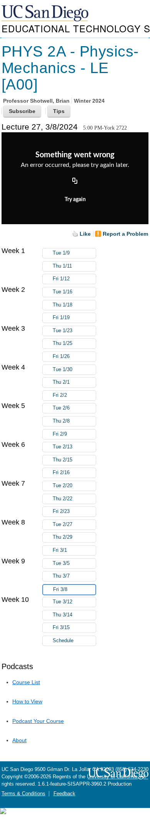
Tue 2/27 (62, 524)
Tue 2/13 (62, 447)
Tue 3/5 (61, 563)
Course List (26, 682)
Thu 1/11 (62, 266)
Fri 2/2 (60, 395)
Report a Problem (125, 234)
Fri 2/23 (61, 511)
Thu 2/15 (62, 460)
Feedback (64, 793)
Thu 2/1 (61, 382)
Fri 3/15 (61, 627)
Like (85, 234)
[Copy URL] (75, 181)
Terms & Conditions (23, 793)
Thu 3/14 (62, 615)
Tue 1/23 (62, 330)
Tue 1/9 (61, 253)
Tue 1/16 (62, 292)
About (19, 740)
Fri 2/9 (60, 434)
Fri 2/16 (61, 472)
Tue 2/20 (62, 485)
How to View (27, 701)
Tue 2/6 (61, 408)
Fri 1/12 (61, 278)
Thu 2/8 (61, 421)
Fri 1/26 (61, 356)
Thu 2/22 (62, 498)
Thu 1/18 (62, 305)
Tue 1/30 (62, 369)
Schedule (63, 640)
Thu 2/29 (62, 537)
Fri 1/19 (61, 317)
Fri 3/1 (60, 550)
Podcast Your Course (38, 721)
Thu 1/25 (62, 343)
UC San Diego (46, 13)
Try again (75, 199)
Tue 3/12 (62, 602)
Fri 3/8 (60, 589)
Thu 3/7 (61, 576)
